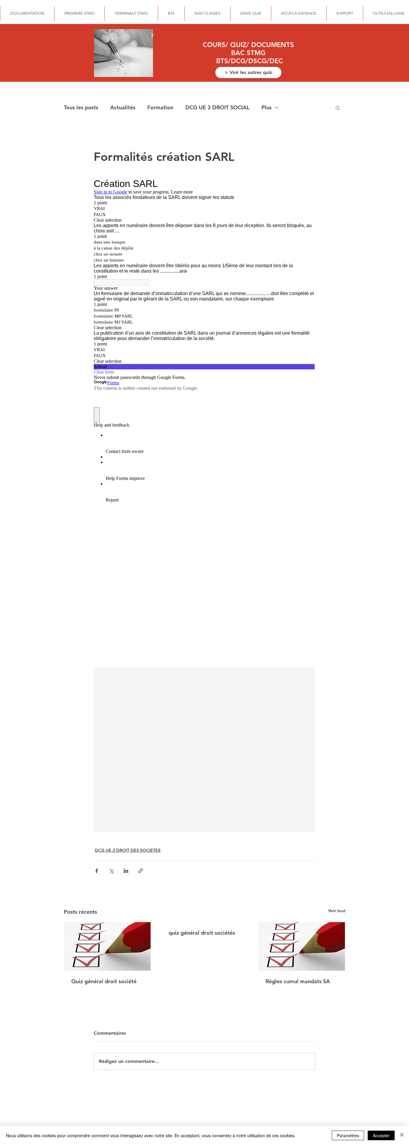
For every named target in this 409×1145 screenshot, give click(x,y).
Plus (266, 107)
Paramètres (348, 1135)
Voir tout (336, 910)
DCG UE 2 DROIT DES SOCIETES (127, 850)
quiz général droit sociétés (202, 932)
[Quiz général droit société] (107, 946)
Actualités (122, 107)
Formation (160, 107)
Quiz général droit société (104, 981)
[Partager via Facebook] (96, 871)
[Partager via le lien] (140, 871)
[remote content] (204, 418)
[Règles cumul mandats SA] (301, 946)
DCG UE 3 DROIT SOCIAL (217, 107)
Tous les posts (81, 107)
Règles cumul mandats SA (298, 981)
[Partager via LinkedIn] (126, 871)
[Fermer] (401, 1135)
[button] (337, 107)
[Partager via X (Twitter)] (111, 871)
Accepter (381, 1135)
